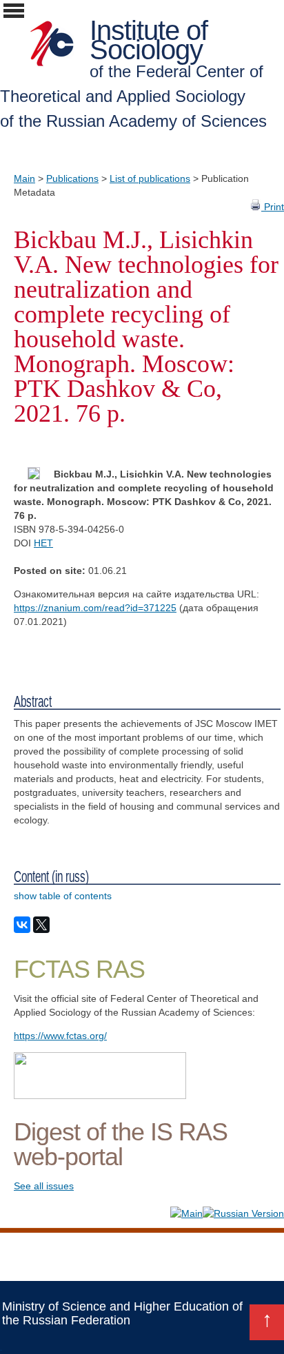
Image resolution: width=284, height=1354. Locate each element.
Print (272, 206)
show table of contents (63, 895)
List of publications (150, 178)
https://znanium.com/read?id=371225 (95, 607)
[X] (41, 924)
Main (24, 178)
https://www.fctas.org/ (60, 1035)
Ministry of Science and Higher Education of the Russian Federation (122, 1313)
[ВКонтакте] (22, 924)
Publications (72, 178)
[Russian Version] (243, 1213)
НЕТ (43, 542)
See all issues (44, 1185)
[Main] (186, 1213)
